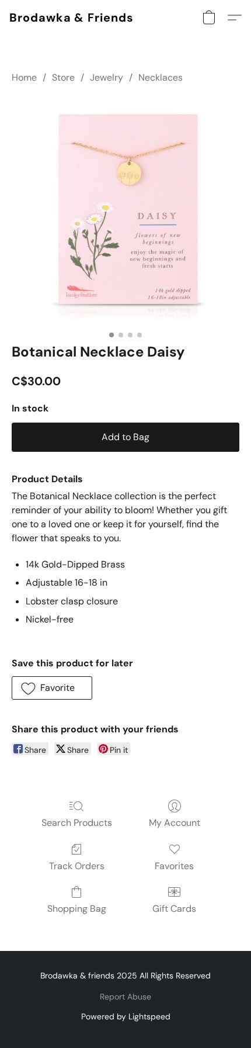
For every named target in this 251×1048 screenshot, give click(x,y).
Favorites (174, 866)
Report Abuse (125, 996)
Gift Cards (174, 908)
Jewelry (106, 77)
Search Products (76, 823)
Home (24, 77)
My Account (174, 823)
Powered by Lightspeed (125, 1016)
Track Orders (76, 866)
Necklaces (160, 77)
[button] (71, 17)
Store (63, 77)
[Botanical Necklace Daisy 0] (125, 211)
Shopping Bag (76, 908)
